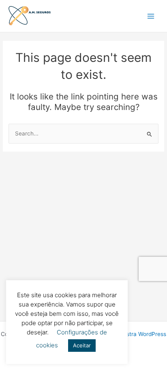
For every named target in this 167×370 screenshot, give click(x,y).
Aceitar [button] (82, 345)
